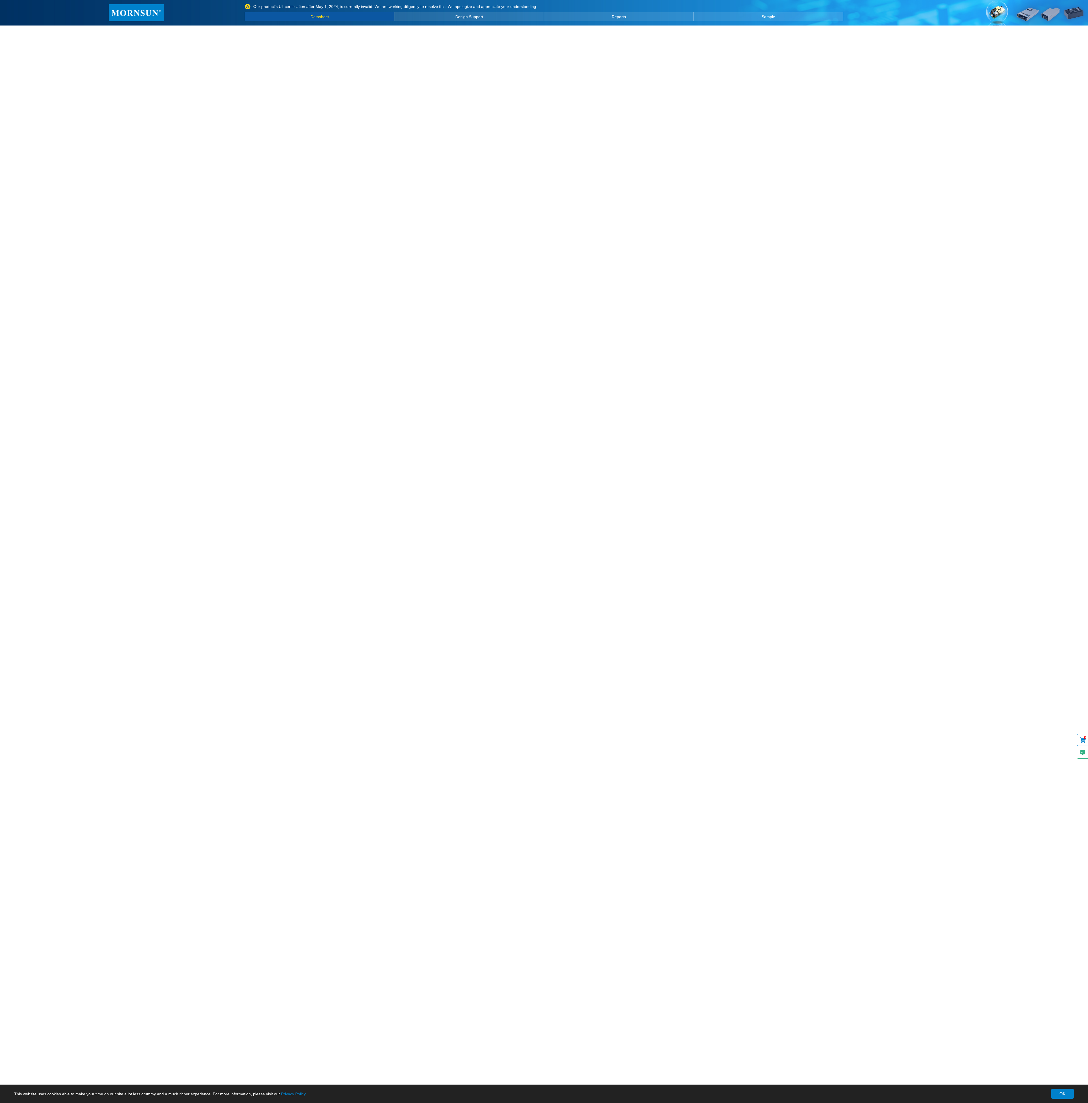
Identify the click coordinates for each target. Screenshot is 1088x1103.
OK (1062, 1093)
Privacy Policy (293, 1094)
